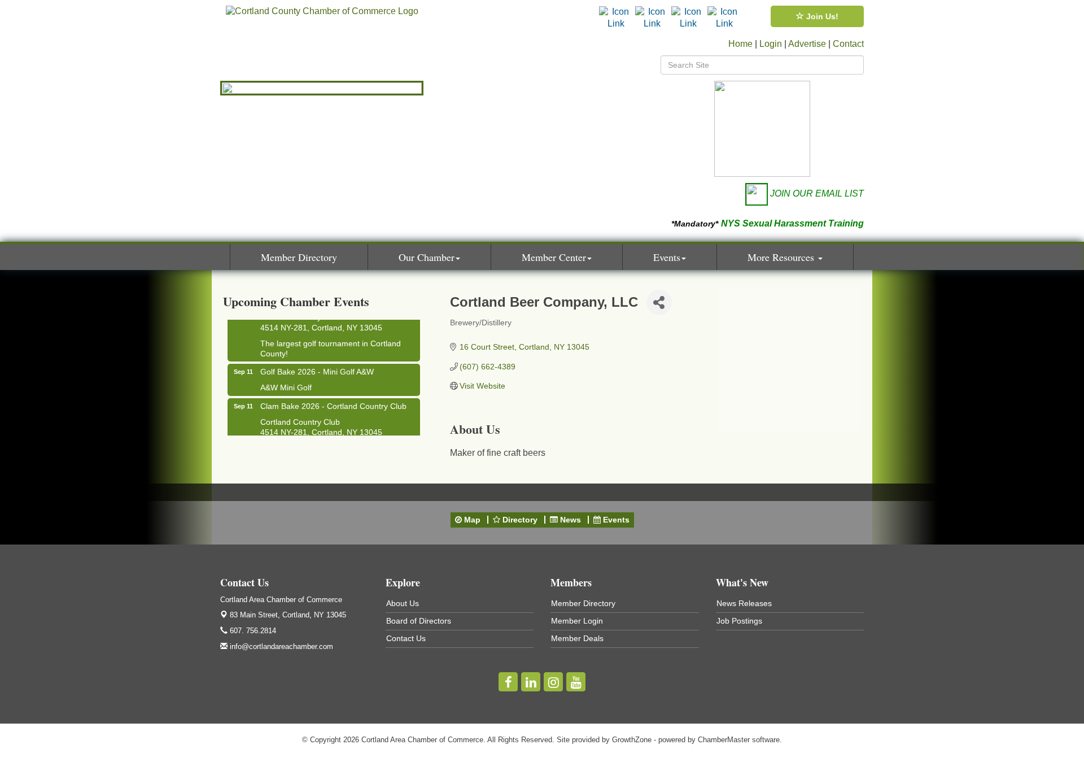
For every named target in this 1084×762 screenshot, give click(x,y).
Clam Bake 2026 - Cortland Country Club (333, 401)
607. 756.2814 (252, 630)
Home (740, 44)
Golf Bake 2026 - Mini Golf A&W (317, 367)
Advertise (807, 44)
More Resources (782, 257)
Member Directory (299, 257)
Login (770, 44)
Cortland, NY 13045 (288, 615)
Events (666, 257)
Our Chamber (426, 257)
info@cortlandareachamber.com (280, 646)
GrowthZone (632, 739)
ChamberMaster (724, 739)
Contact (848, 44)
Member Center (554, 257)
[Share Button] (659, 302)
